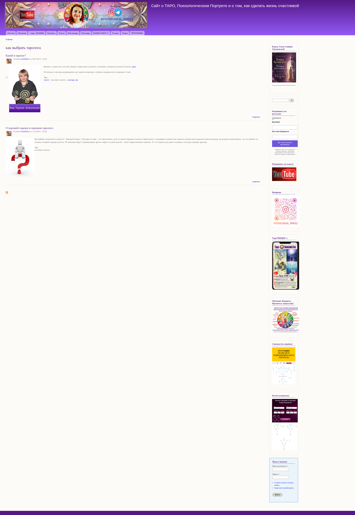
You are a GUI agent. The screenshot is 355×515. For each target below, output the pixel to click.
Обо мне (10, 33)
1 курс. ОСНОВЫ (37, 33)
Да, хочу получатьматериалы (285, 144)
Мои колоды (73, 33)
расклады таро (73, 80)
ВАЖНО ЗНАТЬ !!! (101, 33)
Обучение (22, 33)
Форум (125, 33)
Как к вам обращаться (280, 131)
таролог (46, 80)
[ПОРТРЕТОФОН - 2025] (284, 82)
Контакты (51, 33)
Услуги (61, 33)
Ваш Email (276, 122)
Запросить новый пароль (284, 488)
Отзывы (115, 33)
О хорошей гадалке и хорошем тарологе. (30, 128)
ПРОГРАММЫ (137, 33)
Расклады (86, 33)
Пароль (275, 474)
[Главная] (76, 15)
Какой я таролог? (16, 55)
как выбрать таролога (58, 80)
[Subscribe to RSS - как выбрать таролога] (7, 191)
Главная (9, 39)
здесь (134, 66)
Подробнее (256, 117)
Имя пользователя (280, 466)
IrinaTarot (24, 59)
